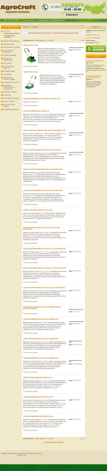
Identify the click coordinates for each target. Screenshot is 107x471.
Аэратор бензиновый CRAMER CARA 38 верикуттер (40, 319)
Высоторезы (7, 63)
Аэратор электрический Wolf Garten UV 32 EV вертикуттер (44, 268)
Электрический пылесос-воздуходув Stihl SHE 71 (93, 76)
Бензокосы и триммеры (11, 41)
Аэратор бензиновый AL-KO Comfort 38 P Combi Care (41, 98)
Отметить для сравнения (31, 66)
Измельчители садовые (11, 47)
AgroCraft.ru (26, 27)
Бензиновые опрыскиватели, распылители (8, 87)
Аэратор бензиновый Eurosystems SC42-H (38, 416)
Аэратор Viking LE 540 (30, 72)
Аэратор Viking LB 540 (30, 45)
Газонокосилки (8, 44)
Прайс (40, 453)
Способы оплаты (58, 20)
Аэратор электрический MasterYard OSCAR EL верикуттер (44, 130)
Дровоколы (7, 95)
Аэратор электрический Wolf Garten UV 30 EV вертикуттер (44, 248)
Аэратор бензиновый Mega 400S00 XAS (36, 111)
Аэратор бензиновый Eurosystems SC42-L (37, 377)
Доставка (42, 20)
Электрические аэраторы (66, 32)
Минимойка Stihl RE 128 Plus (94, 61)
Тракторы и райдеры (10, 92)
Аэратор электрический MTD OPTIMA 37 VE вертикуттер (42, 190)
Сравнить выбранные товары (53, 442)
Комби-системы (8, 101)
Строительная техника (11, 98)
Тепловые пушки (9, 71)
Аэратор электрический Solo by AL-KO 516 (38, 210)
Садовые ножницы (9, 55)
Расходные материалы (11, 109)
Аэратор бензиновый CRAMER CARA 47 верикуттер (40, 338)
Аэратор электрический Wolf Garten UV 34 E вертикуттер (44, 287)
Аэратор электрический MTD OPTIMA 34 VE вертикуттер (42, 169)
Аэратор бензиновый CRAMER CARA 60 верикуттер (40, 358)
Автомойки (7, 74)
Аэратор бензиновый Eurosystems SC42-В (37, 397)
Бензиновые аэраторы (40, 32)
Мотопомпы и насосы (11, 82)
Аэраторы (6, 31)
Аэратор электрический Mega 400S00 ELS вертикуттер (42, 150)
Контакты (29, 20)
